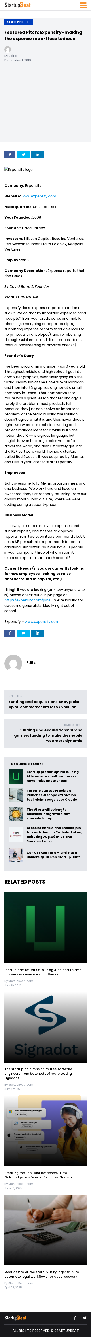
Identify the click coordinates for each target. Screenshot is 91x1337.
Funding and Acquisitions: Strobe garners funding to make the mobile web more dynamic (48, 735)
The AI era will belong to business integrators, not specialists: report (48, 814)
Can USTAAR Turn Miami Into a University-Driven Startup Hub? (53, 855)
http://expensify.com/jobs (27, 600)
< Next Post (16, 696)
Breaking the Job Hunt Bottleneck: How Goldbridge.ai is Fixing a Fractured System (38, 1175)
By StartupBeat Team (18, 981)
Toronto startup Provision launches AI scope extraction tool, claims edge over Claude (52, 795)
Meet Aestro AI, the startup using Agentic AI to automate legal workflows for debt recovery (41, 1274)
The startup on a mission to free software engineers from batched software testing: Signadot (38, 1073)
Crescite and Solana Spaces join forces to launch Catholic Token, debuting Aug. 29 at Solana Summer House (54, 834)
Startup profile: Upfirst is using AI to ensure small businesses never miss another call (53, 776)
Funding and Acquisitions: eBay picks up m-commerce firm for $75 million (44, 704)
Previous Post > (72, 725)
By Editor (10, 56)
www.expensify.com (39, 196)
